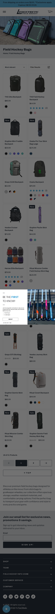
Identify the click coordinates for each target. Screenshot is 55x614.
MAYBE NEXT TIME (7, 322)
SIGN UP (10, 319)
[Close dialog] (54, 291)
